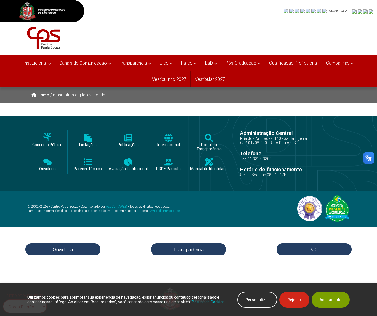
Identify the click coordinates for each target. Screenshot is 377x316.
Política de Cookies (208, 302)
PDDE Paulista (168, 169)
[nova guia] (371, 11)
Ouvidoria (47, 169)
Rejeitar (294, 300)
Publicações (128, 145)
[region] (188, 299)
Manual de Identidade (209, 169)
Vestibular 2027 (210, 79)
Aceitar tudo (331, 300)
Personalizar (257, 300)
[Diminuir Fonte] (360, 11)
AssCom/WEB (116, 206)
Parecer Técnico (88, 169)
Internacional (168, 145)
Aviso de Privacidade (165, 211)
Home (43, 94)
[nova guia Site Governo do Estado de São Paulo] (42, 11)
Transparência (188, 250)
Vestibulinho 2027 (169, 79)
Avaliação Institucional (128, 169)
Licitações (88, 145)
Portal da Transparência (209, 147)
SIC (314, 250)
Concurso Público (47, 145)
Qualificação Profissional (293, 63)
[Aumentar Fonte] (354, 11)
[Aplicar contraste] (365, 11)
